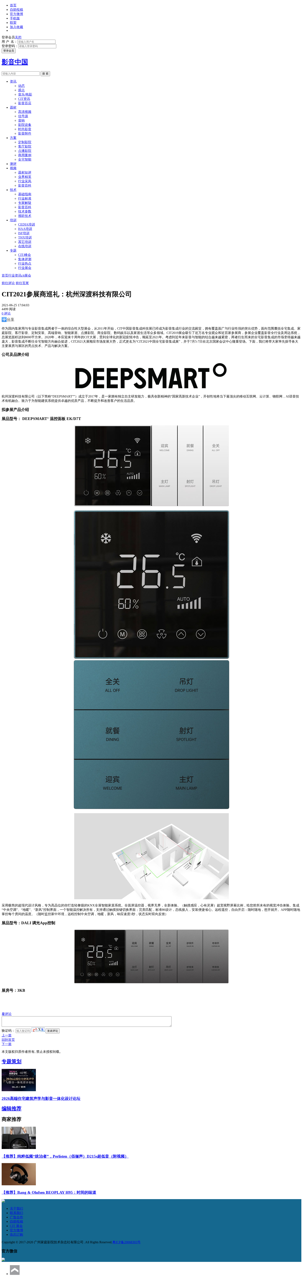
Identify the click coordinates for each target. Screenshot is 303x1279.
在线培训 (24, 246)
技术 (13, 190)
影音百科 (24, 185)
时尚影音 (24, 129)
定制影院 (24, 142)
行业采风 (24, 181)
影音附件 (24, 133)
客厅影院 (24, 146)
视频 (13, 168)
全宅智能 (24, 159)
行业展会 (24, 268)
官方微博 (16, 14)
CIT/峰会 (24, 255)
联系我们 (16, 1213)
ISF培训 (23, 233)
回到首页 (8, 1039)
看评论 (7, 1014)
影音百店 (24, 103)
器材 (13, 107)
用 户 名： (9, 41)
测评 (13, 164)
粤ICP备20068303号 (126, 1242)
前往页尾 (22, 283)
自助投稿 (16, 9)
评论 (6, 313)
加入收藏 (16, 27)
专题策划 (11, 1061)
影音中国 (15, 62)
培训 (13, 220)
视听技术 (24, 216)
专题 (13, 250)
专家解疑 (24, 203)
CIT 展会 (16, 1226)
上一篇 (7, 1035)
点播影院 (24, 151)
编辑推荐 (11, 1108)
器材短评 (24, 172)
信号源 (23, 116)
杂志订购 (16, 1234)
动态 (21, 86)
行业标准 (24, 198)
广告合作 (16, 1217)
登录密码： (10, 46)
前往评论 (8, 283)
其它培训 (24, 242)
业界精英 (24, 177)
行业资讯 (14, 275)
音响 (21, 120)
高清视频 (24, 112)
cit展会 (26, 275)
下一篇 (7, 1044)
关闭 (18, 37)
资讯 (13, 81)
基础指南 (24, 194)
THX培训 (25, 237)
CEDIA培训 (26, 224)
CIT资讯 (24, 99)
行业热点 (24, 263)
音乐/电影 (25, 94)
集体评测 (24, 259)
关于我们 (16, 1208)
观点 (21, 90)
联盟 (13, 22)
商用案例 (24, 155)
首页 (13, 5)
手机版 (15, 18)
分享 (10, 319)
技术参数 (24, 211)
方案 (13, 138)
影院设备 (24, 125)
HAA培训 (25, 229)
